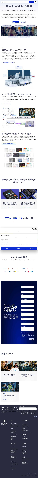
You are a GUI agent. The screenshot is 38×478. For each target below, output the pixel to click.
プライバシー (26, 335)
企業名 (22, 294)
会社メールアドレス (24, 299)
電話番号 (22, 303)
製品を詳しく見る (15, 22)
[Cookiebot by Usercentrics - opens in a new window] (33, 229)
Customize (18, 248)
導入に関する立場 (23, 321)
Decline (7, 248)
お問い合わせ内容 (23, 326)
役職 (21, 312)
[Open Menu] (35, 1)
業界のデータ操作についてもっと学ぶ (8, 62)
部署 (21, 308)
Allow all (31, 248)
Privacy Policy (29, 473)
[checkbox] (21, 332)
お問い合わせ (23, 22)
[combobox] (27, 319)
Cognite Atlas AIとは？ (6, 103)
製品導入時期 (23, 316)
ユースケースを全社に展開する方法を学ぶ (9, 143)
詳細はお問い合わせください (19, 221)
